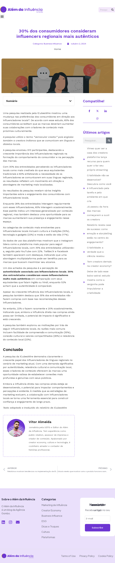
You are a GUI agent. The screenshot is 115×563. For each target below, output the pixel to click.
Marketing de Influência (54, 505)
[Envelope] (18, 522)
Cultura (45, 531)
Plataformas (48, 537)
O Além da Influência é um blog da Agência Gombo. (13, 510)
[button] (70, 101)
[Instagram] (10, 522)
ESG (44, 521)
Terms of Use (68, 555)
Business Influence (51, 515)
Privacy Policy (87, 555)
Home (57, 49)
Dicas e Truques (50, 526)
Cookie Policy (105, 555)
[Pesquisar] (112, 9)
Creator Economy (51, 510)
